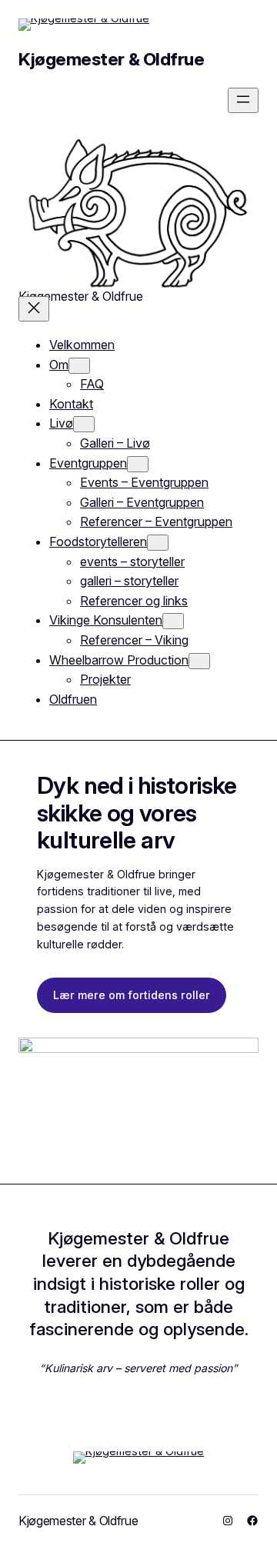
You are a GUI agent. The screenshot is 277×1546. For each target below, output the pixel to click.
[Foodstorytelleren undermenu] (158, 543)
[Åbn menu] (243, 100)
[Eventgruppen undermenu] (138, 464)
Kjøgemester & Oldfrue (111, 59)
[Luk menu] (33, 309)
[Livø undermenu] (84, 424)
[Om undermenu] (79, 366)
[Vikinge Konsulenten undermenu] (173, 621)
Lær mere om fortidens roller (131, 994)
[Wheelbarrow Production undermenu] (199, 661)
